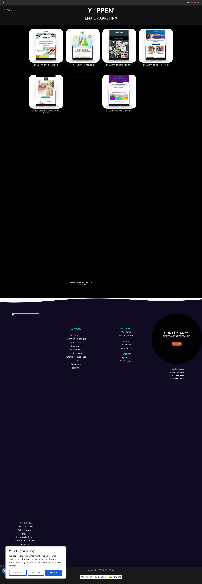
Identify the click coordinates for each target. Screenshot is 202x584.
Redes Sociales (76, 349)
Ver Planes (126, 332)
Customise (18, 572)
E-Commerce (76, 335)
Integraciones (76, 346)
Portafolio (25, 533)
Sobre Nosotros (25, 530)
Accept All (54, 572)
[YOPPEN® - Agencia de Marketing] (101, 10)
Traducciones (76, 353)
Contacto (25, 544)
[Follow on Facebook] (20, 523)
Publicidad (76, 342)
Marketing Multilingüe (76, 338)
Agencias (126, 357)
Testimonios (126, 344)
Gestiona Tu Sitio (126, 335)
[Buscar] (4, 3)
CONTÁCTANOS (177, 369)
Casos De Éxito (126, 348)
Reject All (36, 572)
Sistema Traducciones (76, 357)
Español (190, 3)
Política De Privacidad (25, 540)
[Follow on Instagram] (24, 523)
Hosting (75, 367)
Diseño (76, 360)
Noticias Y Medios (25, 526)
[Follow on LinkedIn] (30, 523)
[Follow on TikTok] (27, 523)
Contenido (76, 364)
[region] (35, 562)
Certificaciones (126, 361)
